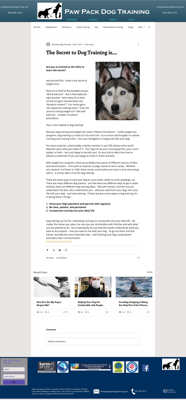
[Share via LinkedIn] (60, 250)
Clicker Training (82, 27)
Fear (96, 27)
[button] (72, 19)
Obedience (66, 27)
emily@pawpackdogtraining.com (114, 391)
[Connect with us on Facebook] (145, 368)
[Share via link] (66, 250)
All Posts (37, 27)
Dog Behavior (51, 27)
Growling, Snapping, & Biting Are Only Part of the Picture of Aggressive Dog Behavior (133, 303)
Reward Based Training (113, 27)
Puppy (130, 27)
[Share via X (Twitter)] (53, 250)
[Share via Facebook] (47, 250)
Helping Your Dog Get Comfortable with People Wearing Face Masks (90, 303)
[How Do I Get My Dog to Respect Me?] (52, 287)
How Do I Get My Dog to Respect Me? (49, 303)
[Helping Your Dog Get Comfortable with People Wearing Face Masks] (93, 287)
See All (149, 272)
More (140, 27)
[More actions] (138, 44)
